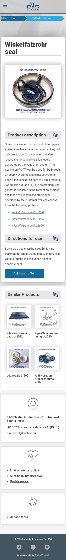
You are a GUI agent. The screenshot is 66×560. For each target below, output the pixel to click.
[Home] (33, 6)
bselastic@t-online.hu (21, 433)
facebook (33, 547)
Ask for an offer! (24, 273)
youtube (47, 547)
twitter (19, 547)
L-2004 (39, 212)
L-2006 (39, 225)
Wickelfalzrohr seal (23, 212)
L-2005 (39, 219)
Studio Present (41, 555)
